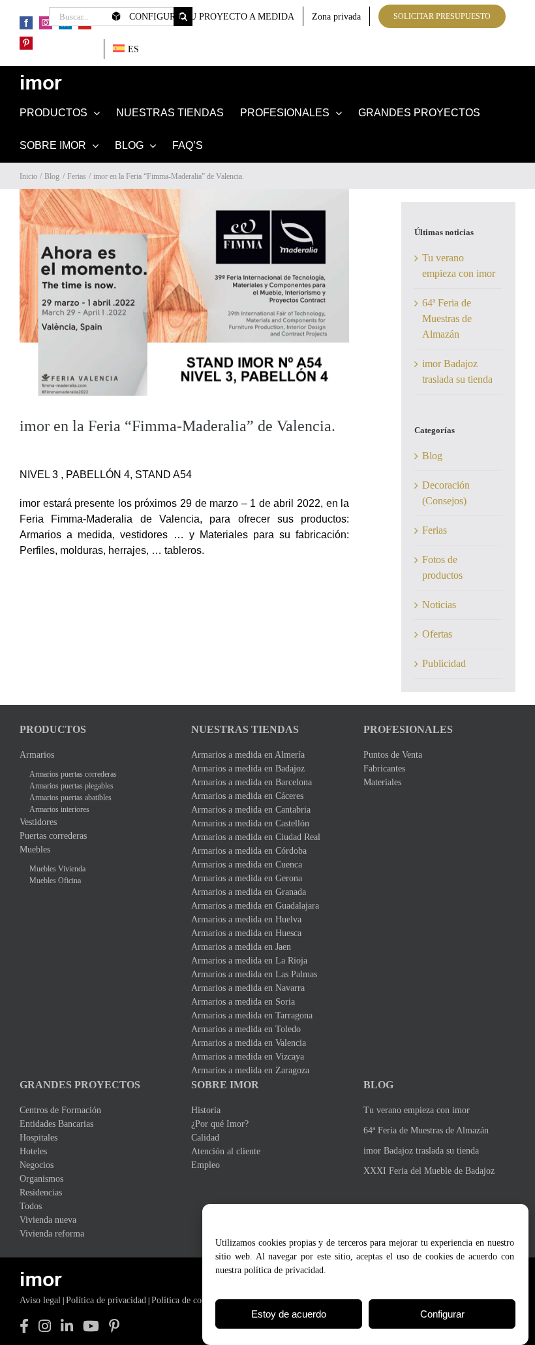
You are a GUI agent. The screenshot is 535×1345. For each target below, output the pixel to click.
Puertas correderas (53, 836)
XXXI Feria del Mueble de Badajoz (429, 1171)
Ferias (434, 530)
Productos (53, 729)
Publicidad (444, 663)
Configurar (442, 1314)
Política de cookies (186, 1300)
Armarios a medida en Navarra (248, 988)
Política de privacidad (106, 1300)
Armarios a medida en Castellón (250, 823)
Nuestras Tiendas (245, 729)
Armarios (37, 755)
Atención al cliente (225, 1151)
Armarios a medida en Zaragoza (250, 1070)
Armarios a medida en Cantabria (251, 810)
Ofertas (437, 634)
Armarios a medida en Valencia (248, 1043)
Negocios (37, 1165)
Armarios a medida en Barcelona (251, 782)
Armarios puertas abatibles (70, 797)
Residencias (41, 1192)
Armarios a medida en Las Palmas (254, 974)
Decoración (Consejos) (446, 492)
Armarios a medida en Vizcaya (247, 1056)
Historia (206, 1110)
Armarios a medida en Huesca (246, 933)
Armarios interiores (59, 809)
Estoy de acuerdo (288, 1314)
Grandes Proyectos (80, 1084)
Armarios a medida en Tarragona (252, 1015)
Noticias (439, 604)
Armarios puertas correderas (73, 774)
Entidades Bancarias (56, 1124)
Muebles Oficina (55, 880)
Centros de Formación (60, 1110)
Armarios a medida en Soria (243, 1002)
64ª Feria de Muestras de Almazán (447, 318)
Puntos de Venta (392, 755)
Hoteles (33, 1151)
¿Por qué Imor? (220, 1124)
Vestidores (38, 822)
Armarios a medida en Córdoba (249, 851)
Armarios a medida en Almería (248, 755)
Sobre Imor (225, 1084)
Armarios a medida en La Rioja (249, 960)
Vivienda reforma (52, 1234)
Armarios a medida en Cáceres (247, 796)
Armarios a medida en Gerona (246, 878)
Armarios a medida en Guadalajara (255, 906)
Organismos (41, 1179)
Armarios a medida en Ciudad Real (255, 837)
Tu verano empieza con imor (416, 1110)
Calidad (205, 1137)
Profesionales (408, 729)
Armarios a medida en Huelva (246, 919)
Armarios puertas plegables (71, 785)
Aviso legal (40, 1300)
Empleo (205, 1165)
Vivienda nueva (48, 1220)
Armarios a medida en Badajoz (248, 768)
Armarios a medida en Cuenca (246, 864)
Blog (432, 455)
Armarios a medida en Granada (248, 892)
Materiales (382, 782)
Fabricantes (384, 768)
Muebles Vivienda (57, 868)
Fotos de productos (442, 567)
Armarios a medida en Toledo (246, 1029)
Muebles (35, 849)
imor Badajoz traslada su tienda (421, 1151)
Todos (31, 1206)
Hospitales (38, 1137)
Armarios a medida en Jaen (241, 947)
